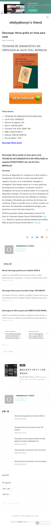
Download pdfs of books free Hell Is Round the (30, 450)
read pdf (37, 222)
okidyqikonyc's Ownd (25, 22)
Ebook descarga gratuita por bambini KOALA (21, 270)
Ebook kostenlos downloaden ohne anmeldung (30, 461)
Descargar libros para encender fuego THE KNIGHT (23, 290)
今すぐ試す (33, 10)
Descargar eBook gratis (12, 143)
